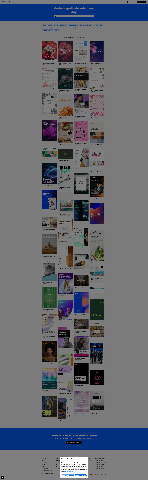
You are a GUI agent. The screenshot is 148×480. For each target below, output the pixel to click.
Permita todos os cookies (80, 475)
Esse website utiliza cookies (69, 459)
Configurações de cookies (68, 475)
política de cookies (68, 471)
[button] (2, 477)
